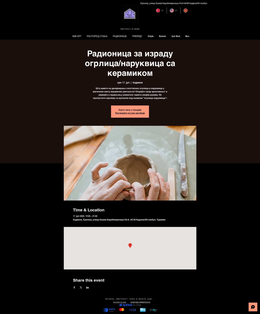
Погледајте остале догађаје (130, 113)
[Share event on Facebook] (74, 287)
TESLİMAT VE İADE (119, 302)
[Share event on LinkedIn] (87, 287)
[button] (176, 36)
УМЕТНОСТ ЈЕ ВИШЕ (130, 29)
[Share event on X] (81, 287)
